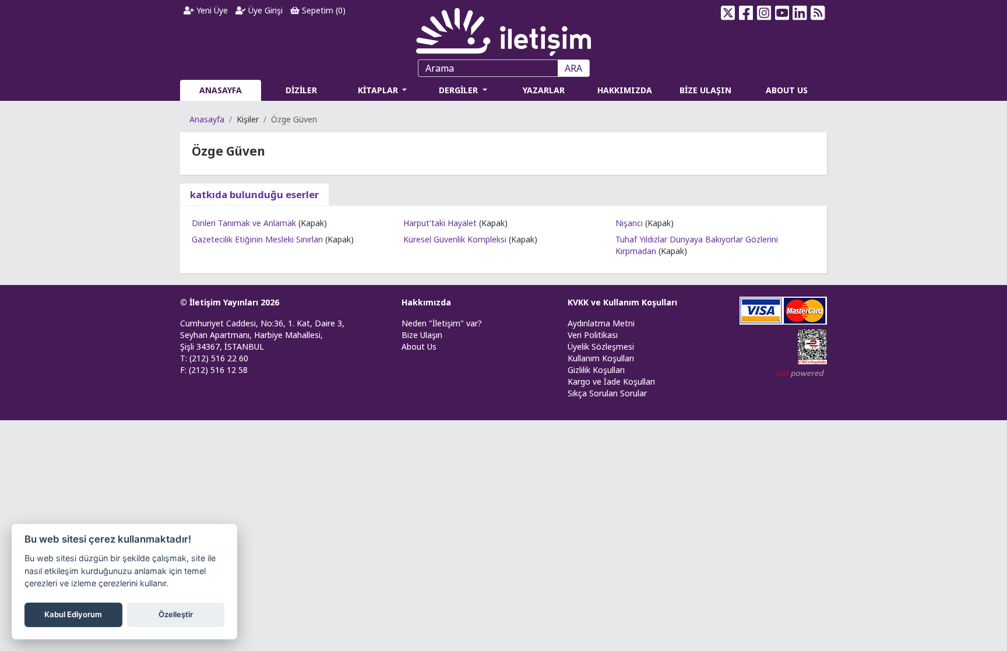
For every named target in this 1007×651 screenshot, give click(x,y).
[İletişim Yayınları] (503, 28)
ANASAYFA (220, 90)
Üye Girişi (264, 10)
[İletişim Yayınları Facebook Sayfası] (746, 13)
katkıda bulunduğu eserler (254, 194)
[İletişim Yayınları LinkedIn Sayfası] (800, 13)
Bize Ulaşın (422, 334)
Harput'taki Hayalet (440, 222)
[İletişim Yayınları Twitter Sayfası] (728, 13)
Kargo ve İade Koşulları (611, 381)
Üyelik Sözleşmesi (601, 346)
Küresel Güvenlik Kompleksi (454, 239)
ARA (573, 68)
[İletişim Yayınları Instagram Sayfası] (764, 13)
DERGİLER (459, 90)
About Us (419, 346)
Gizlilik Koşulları (596, 369)
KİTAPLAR (379, 90)
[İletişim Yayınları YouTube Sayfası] (782, 13)
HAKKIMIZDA (624, 90)
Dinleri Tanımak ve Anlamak (244, 222)
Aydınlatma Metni (601, 323)
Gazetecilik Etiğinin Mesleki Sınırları (257, 239)
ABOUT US (787, 90)
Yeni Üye (211, 10)
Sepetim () (323, 10)
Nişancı (629, 222)
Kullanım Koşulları (601, 358)
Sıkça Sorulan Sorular (607, 393)
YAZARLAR (544, 90)
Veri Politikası (593, 334)
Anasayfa (206, 119)
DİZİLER (301, 90)
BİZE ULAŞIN (705, 90)
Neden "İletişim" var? (442, 323)
